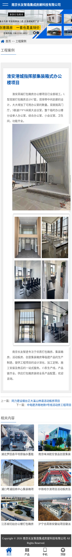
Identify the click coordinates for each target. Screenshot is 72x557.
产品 (27, 554)
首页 (8, 41)
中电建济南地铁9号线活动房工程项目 (49, 405)
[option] (36, 24)
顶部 (62, 554)
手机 (44, 554)
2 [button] (37, 32)
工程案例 (21, 41)
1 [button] (34, 32)
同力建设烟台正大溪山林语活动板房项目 (36, 400)
